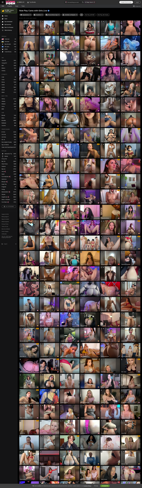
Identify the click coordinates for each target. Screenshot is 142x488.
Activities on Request (70, 14)
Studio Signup (5, 231)
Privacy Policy (5, 224)
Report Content (5, 219)
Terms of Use (5, 226)
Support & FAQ (5, 214)
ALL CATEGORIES (10, 206)
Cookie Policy (87, 486)
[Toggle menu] (2, 2)
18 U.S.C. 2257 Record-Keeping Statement (7, 237)
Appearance (26, 14)
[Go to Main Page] (10, 2)
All (81, 14)
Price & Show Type (53, 14)
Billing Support (5, 216)
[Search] (83, 2)
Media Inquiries (5, 221)
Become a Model (6, 229)
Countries (38, 14)
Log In (137, 2)
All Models (4, 234)
